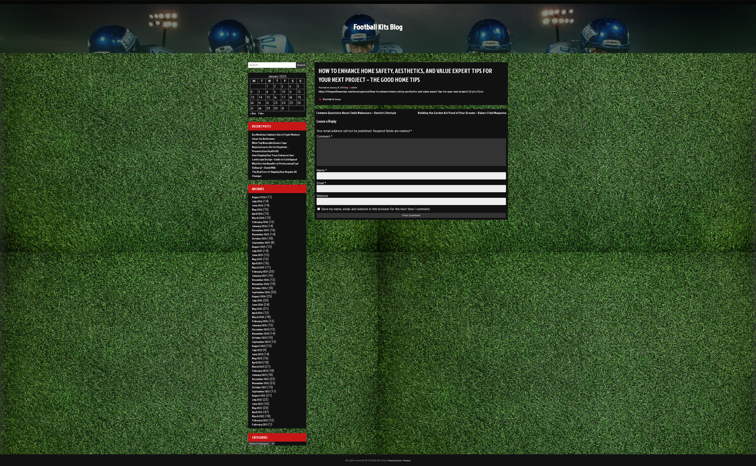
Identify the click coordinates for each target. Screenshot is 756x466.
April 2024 (257, 313)
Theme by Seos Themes (399, 460)
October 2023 (259, 337)
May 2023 (257, 358)
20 (252, 103)
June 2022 (257, 404)
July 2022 (257, 399)
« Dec (253, 113)
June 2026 (257, 205)
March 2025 (258, 267)
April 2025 (257, 263)
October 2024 (259, 288)
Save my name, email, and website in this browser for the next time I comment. (375, 209)
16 (275, 97)
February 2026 (260, 222)
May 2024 (257, 309)
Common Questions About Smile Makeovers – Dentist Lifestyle (356, 113)
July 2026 (257, 201)
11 (290, 92)
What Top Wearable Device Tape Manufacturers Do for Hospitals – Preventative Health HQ (270, 147)
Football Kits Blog (378, 26)
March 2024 (258, 317)
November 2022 (260, 383)
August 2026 (259, 197)
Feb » (261, 113)
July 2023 (257, 350)
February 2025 (260, 271)
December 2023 (260, 329)
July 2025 (257, 251)
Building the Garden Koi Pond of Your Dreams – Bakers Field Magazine (462, 113)
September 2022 (261, 391)
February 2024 (260, 321)
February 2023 (260, 371)
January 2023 (259, 375)
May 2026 (257, 209)
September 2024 (261, 292)
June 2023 (257, 354)
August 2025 (259, 247)
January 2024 (259, 325)
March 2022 (258, 416)
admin (354, 87)
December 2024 (260, 280)
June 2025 (257, 255)
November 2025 (260, 234)
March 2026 (258, 218)
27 (252, 108)
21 (259, 103)
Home (338, 99)
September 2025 (261, 242)
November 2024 (260, 284)
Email (321, 183)
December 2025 (260, 230)
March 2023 (258, 366)
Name (322, 170)
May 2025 (257, 259)
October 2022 (259, 387)
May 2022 (257, 408)
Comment (324, 136)
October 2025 (259, 238)
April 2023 (257, 362)
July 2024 (257, 300)
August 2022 (258, 395)
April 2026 (257, 213)
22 (267, 103)
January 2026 (259, 226)
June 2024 (257, 304)
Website (322, 196)
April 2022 (257, 412)
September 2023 (261, 342)
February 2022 (260, 420)
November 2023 (260, 333)
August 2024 (259, 296)
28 (259, 108)
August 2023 (258, 346)
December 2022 (260, 379)
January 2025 (259, 275)
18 (290, 97)
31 (283, 108)
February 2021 (260, 424)
